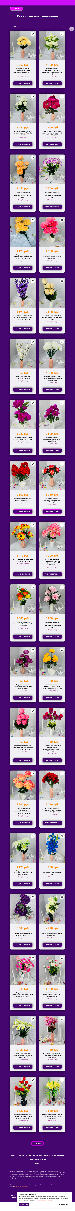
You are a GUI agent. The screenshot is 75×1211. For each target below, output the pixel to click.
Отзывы (47, 1155)
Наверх (37, 1163)
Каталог (21, 1155)
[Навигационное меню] (3, 3)
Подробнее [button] (30, 1178)
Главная (13, 1155)
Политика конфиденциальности (22, 1186)
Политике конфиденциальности (43, 1200)
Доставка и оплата (58, 1155)
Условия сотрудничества (34, 1155)
